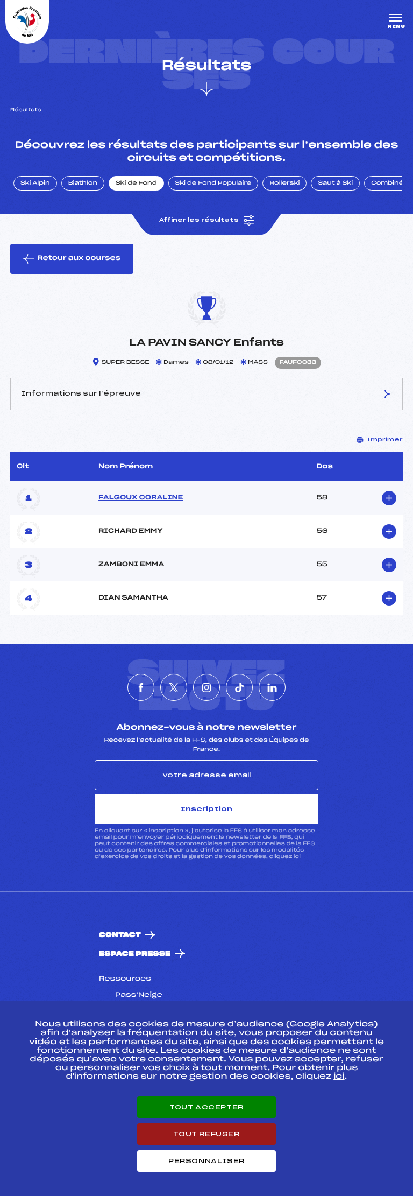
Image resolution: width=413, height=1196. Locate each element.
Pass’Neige (138, 995)
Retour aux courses (78, 258)
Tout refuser (206, 1134)
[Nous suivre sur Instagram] (206, 687)
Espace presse (134, 954)
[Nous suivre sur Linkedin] (272, 687)
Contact (120, 935)
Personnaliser (206, 1161)
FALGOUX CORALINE (140, 498)
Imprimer (385, 439)
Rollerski (284, 183)
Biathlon (82, 183)
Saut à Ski (335, 183)
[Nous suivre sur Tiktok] (239, 687)
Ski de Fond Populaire (213, 183)
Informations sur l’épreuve (81, 393)
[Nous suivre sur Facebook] (140, 687)
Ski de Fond (136, 183)
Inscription (206, 809)
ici (297, 856)
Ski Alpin (35, 183)
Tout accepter (206, 1107)
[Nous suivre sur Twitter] (173, 687)
